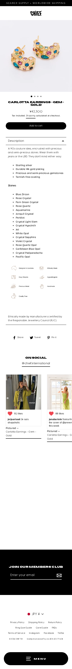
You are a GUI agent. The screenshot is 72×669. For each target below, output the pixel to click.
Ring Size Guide (23, 628)
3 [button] (38, 97)
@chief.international (36, 363)
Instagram (34, 633)
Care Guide (42, 628)
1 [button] (32, 97)
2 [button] (35, 97)
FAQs (54, 628)
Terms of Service (16, 633)
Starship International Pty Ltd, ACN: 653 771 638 (45, 639)
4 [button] (41, 97)
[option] (36, 57)
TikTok (61, 633)
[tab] (36, 141)
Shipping (31, 116)
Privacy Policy (17, 622)
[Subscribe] (58, 575)
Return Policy (55, 622)
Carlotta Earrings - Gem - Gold (21, 434)
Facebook (49, 633)
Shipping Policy (36, 622)
